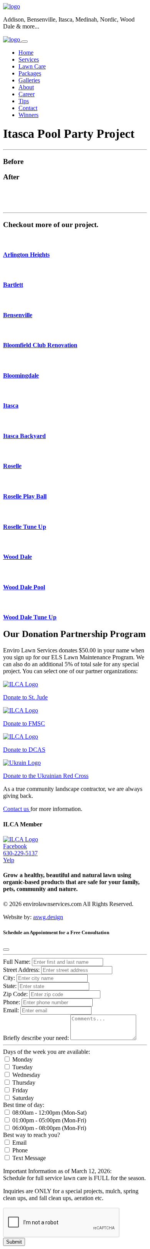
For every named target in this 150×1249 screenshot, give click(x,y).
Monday (22, 1059)
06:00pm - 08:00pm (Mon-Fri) (48, 1128)
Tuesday (22, 1067)
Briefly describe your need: (36, 1038)
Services (28, 59)
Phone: (11, 1002)
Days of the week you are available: (46, 1051)
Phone (19, 1150)
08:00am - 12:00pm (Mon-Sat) (49, 1112)
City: (10, 978)
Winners (28, 115)
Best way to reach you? (31, 1135)
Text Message (28, 1158)
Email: (11, 1010)
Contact (27, 108)
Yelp (8, 860)
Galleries (29, 80)
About (26, 87)
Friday (19, 1090)
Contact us (16, 809)
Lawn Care (32, 66)
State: (10, 986)
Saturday (22, 1098)
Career (26, 94)
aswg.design (48, 917)
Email (19, 1142)
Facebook (15, 846)
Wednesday (25, 1075)
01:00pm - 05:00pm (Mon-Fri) (48, 1120)
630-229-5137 (20, 853)
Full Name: (16, 961)
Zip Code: (16, 994)
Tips (23, 101)
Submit (14, 1242)
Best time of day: (23, 1105)
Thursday (23, 1082)
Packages (29, 73)
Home (25, 52)
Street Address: (22, 969)
